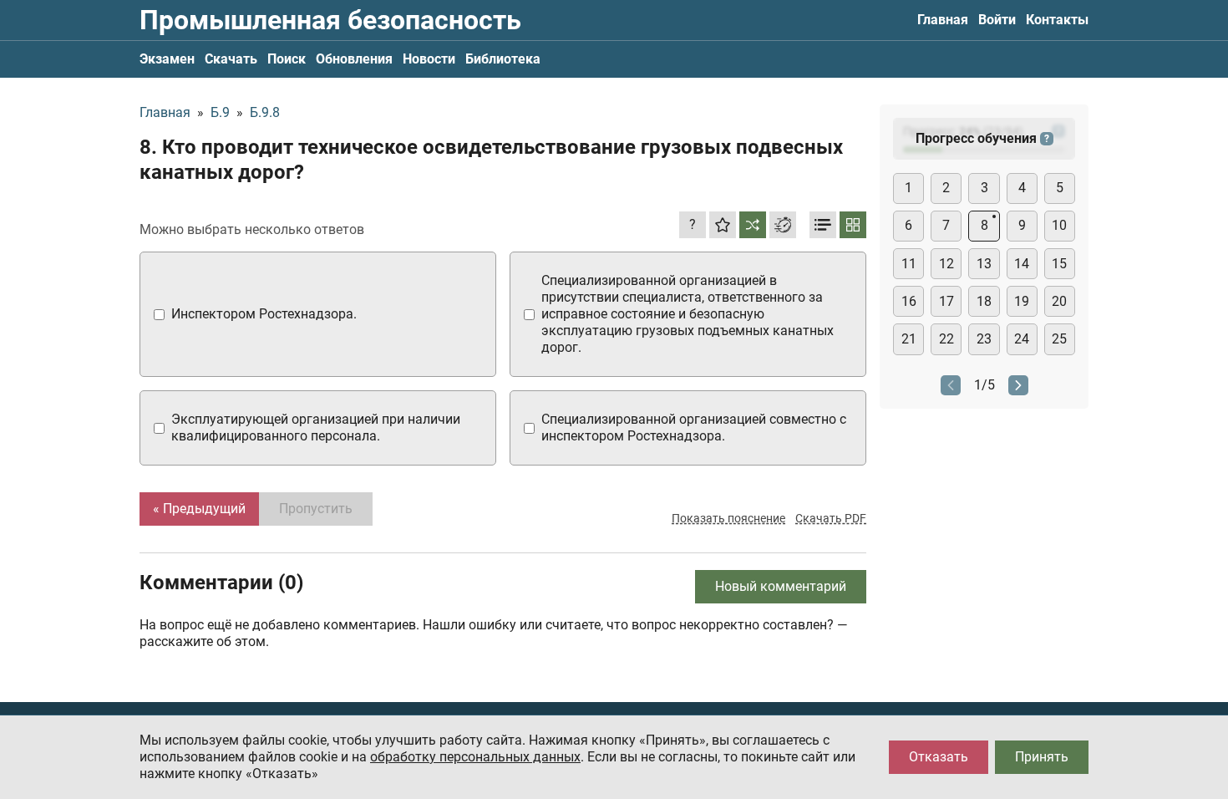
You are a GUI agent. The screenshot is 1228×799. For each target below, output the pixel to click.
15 (1059, 264)
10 (1059, 225)
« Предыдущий (199, 509)
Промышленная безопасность (330, 20)
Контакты (1057, 20)
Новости (429, 59)
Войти (997, 20)
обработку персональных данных (475, 757)
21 (908, 339)
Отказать (938, 757)
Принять (1041, 757)
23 (984, 339)
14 (1021, 264)
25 (1059, 339)
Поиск (286, 59)
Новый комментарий (780, 586)
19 (1021, 301)
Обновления (354, 59)
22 (946, 339)
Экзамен (167, 59)
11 (908, 264)
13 (984, 264)
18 (984, 301)
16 (908, 301)
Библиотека (502, 59)
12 (946, 264)
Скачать (231, 59)
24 (1021, 339)
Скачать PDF (830, 518)
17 (946, 301)
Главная (942, 20)
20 (1059, 301)
